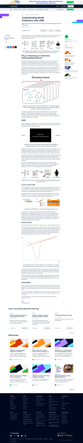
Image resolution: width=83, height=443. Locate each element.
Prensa (11, 399)
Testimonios (51, 406)
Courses (24, 401)
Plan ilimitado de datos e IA (41, 403)
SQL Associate (64, 416)
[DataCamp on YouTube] (21, 436)
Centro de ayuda (13, 406)
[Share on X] (16, 47)
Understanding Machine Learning (63, 315)
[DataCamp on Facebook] (11, 436)
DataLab (24, 408)
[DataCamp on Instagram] (25, 436)
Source (55, 52)
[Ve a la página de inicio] (13, 6)
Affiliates (12, 403)
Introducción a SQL (26, 416)
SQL (62, 401)
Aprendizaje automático (35, 14)
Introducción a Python (27, 414)
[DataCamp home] (18, 433)
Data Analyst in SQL (52, 414)
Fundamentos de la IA (40, 414)
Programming (12, 419)
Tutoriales (27, 14)
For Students (51, 399)
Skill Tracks (25, 399)
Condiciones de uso (13, 441)
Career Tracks (25, 398)
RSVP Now (69, 2)
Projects (24, 405)
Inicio (23, 14)
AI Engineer (64, 419)
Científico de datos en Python (54, 416)
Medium (36, 293)
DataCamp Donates (52, 409)
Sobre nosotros (13, 398)
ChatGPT (63, 408)
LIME (33, 38)
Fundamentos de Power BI (41, 420)
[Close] (81, 2)
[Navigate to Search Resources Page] (57, 9)
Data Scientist (64, 417)
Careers (11, 401)
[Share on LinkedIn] (8, 47)
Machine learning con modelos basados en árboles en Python (40, 316)
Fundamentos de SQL (40, 416)
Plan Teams (38, 401)
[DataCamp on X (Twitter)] (14, 436)
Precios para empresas (40, 399)
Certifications (25, 403)
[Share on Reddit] (13, 47)
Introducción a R (26, 417)
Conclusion (7, 42)
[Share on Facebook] (11, 47)
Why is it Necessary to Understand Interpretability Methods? (10, 38)
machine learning (40, 285)
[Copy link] (6, 47)
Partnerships (12, 405)
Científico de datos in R (53, 417)
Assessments (25, 406)
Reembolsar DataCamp (53, 404)
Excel (63, 406)
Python (63, 398)
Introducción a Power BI (27, 419)
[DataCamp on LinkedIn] (18, 436)
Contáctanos (12, 408)
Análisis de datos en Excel (28, 421)
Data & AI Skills (39, 398)
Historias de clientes (39, 405)
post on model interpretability (34, 35)
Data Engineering (13, 417)
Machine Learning (13, 416)
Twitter (41, 293)
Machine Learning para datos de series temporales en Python (18, 316)
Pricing (50, 398)
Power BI (63, 405)
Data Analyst (64, 414)
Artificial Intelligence (65, 403)
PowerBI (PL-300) (65, 421)
